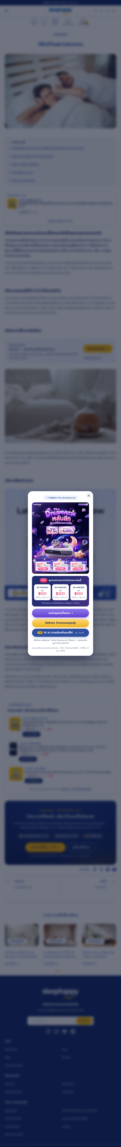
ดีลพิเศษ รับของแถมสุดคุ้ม (60, 623)
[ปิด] (88, 495)
